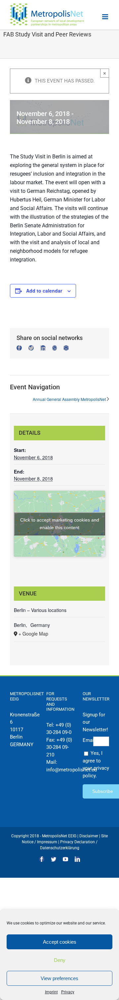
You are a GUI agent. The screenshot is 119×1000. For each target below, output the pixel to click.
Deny (59, 960)
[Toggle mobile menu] (105, 16)
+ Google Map (33, 633)
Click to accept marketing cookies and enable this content (59, 523)
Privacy (67, 992)
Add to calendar (44, 290)
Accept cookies (59, 942)
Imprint (51, 992)
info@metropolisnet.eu (71, 770)
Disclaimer (88, 836)
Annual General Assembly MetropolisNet (69, 399)
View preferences (59, 978)
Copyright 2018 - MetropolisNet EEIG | (45, 836)
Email (88, 740)
